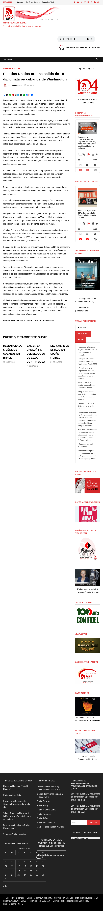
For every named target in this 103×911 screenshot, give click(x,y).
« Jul (5, 886)
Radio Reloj (42, 805)
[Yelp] (91, 2)
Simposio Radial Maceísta (15, 834)
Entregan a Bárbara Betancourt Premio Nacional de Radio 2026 (87, 361)
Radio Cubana (16, 85)
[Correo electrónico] (98, 2)
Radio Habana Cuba (46, 810)
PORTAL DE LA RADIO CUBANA (15, 23)
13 (25, 866)
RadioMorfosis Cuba (12, 795)
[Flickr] (88, 2)
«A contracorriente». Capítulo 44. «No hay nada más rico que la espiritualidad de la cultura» (86, 373)
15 (37, 866)
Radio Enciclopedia (46, 822)
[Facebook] (74, 2)
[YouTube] (78, 2)
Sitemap (20, 2)
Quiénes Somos (33, 2)
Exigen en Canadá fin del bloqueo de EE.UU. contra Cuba (36, 353)
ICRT (20, 904)
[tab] (82, 328)
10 (6, 866)
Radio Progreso (44, 814)
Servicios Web (48, 2)
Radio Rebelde (44, 801)
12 (18, 866)
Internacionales (11, 69)
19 (18, 870)
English (90, 68)
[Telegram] (95, 2)
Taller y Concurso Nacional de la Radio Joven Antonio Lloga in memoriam (17, 816)
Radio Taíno (42, 818)
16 (43, 866)
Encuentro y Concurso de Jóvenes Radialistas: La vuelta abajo (16, 804)
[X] (82, 2)
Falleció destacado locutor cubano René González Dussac (86, 385)
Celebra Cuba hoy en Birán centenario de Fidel (86, 406)
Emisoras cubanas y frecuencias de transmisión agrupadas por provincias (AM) (85, 809)
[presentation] (82, 328)
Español (81, 68)
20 (25, 870)
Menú (9, 59)
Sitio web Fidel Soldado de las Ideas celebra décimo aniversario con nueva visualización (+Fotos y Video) (87, 435)
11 (12, 866)
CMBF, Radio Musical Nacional (51, 827)
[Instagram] (85, 2)
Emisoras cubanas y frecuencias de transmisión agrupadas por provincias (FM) (85, 797)
